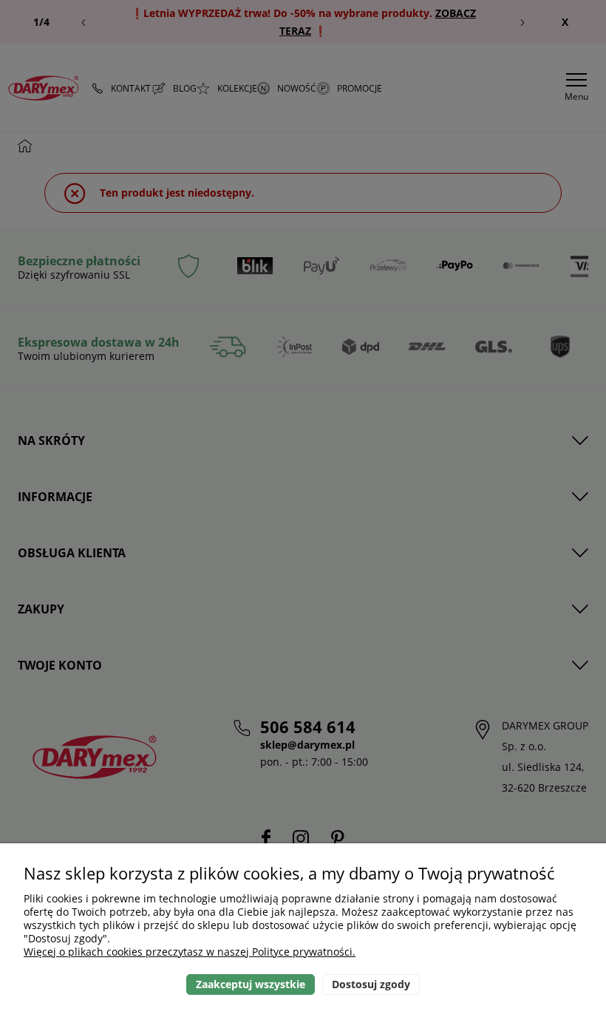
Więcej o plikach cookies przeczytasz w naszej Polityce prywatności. (189, 952)
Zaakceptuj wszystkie (250, 984)
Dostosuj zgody (371, 984)
